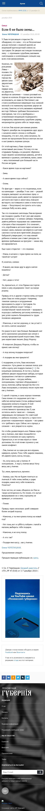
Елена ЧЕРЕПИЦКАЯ (11, 547)
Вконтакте (20, 652)
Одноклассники (7, 753)
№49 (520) (22, 11)
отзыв (16, 660)
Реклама (5, 712)
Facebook (9, 652)
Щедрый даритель (28, 568)
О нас (4, 706)
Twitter (4, 759)
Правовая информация (10, 724)
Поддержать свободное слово (13, 730)
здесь (35, 557)
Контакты (5, 718)
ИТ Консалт (20, 808)
